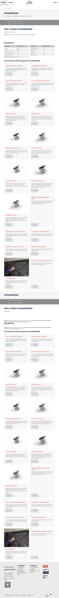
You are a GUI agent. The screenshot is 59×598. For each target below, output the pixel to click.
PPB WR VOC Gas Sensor (11, 215)
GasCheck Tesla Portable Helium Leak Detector (42, 260)
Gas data (15, 21)
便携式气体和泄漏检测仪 (21, 572)
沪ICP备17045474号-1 (30, 595)
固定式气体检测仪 (20, 570)
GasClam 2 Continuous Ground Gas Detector (15, 231)
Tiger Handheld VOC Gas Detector (39, 65)
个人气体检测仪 (20, 569)
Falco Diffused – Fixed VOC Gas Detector (15, 246)
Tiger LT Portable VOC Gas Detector (14, 80)
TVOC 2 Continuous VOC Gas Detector (14, 65)
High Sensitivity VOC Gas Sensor (13, 148)
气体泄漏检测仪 (3, 2)
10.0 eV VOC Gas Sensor (11, 181)
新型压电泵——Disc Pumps (35, 570)
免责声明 (46, 596)
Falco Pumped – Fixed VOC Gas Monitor (40, 231)
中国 (46, 577)
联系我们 (55, 2)
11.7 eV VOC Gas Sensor (37, 148)
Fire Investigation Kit (10, 278)
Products (19, 21)
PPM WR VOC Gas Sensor (37, 181)
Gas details (10, 21)
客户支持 (31, 572)
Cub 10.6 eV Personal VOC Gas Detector (40, 80)
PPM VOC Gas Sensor (10, 113)
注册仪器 (18, 574)
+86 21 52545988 (10, 576)
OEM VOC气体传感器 (34, 567)
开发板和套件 (32, 569)
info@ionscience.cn (11, 578)
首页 (5, 8)
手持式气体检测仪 (20, 567)
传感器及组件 (10, 2)
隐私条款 (46, 595)
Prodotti (19, 23)
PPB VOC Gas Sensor (36, 113)
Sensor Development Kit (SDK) (38, 246)
